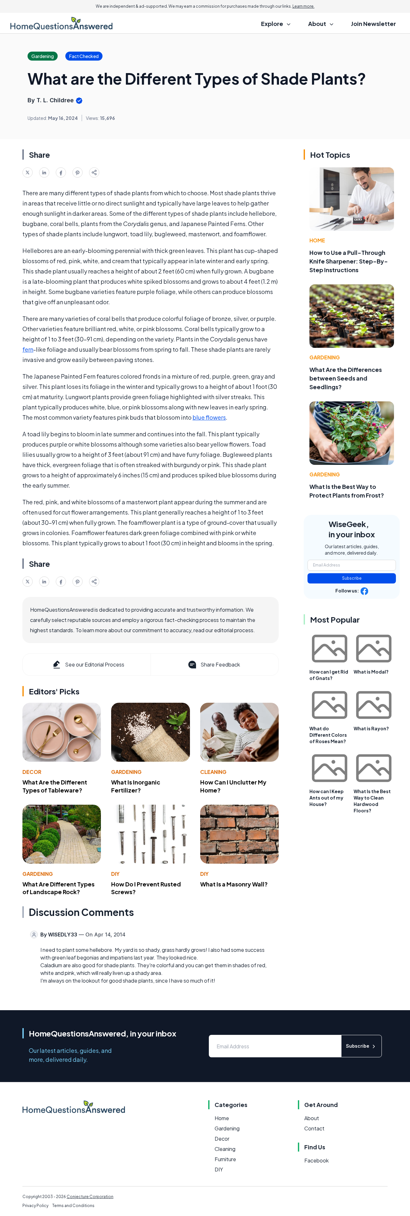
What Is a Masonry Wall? (234, 884)
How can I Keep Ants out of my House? (326, 797)
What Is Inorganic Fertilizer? (135, 786)
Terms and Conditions (73, 1205)
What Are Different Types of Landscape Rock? (58, 888)
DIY (115, 873)
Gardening (126, 771)
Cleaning (213, 771)
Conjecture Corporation (90, 1196)
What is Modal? (371, 672)
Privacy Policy (35, 1205)
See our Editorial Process (94, 664)
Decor (31, 771)
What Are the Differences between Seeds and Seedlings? (345, 378)
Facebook (316, 1160)
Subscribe (352, 578)
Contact (314, 1128)
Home (317, 240)
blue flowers (209, 417)
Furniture (225, 1159)
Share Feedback (220, 664)
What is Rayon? (371, 728)
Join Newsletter (373, 23)
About (311, 1118)
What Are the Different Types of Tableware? (54, 786)
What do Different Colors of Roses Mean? (328, 734)
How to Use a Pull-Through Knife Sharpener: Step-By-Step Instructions (348, 261)
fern (27, 349)
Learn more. (303, 6)
